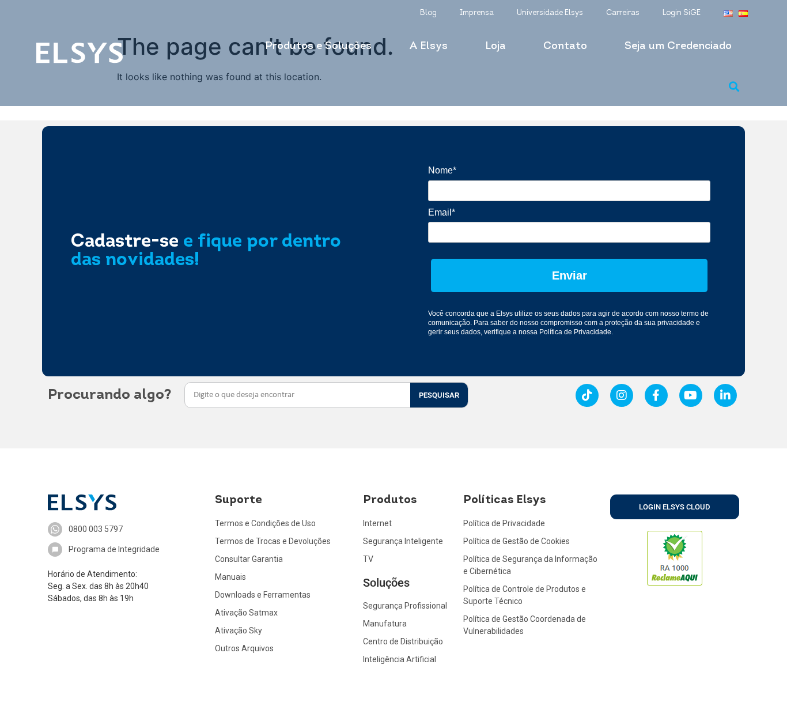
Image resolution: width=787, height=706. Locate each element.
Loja (495, 46)
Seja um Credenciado (678, 46)
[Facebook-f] (656, 395)
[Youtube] (690, 395)
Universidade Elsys (550, 13)
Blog (428, 13)
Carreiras (623, 13)
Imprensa (477, 13)
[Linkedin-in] (725, 395)
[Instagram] (621, 395)
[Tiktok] (587, 395)
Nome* (442, 170)
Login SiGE (682, 13)
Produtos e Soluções (318, 46)
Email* (441, 212)
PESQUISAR (439, 395)
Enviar (569, 275)
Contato (565, 46)
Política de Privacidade (575, 332)
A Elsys (428, 46)
